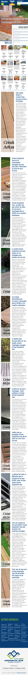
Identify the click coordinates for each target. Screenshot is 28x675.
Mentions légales (21, 672)
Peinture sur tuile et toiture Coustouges (17, 638)
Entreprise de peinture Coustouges (24, 639)
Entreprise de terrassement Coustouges (11, 638)
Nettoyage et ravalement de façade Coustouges (17, 630)
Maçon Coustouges (17, 625)
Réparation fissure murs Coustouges (11, 631)
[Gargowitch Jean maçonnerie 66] (14, 656)
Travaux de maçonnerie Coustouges (4, 626)
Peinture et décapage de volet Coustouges (24, 632)
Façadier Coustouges (4, 636)
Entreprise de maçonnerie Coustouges (4, 632)
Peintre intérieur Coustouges (24, 626)
